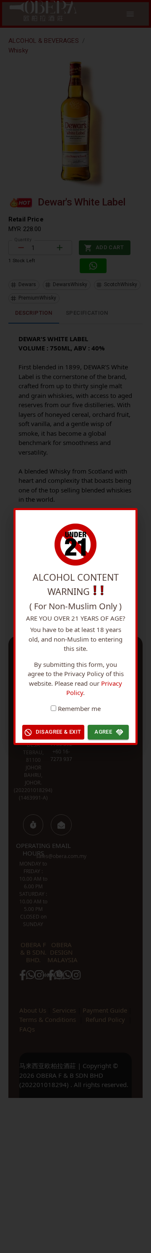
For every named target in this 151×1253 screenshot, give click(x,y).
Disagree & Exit (58, 732)
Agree (103, 732)
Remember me (79, 708)
